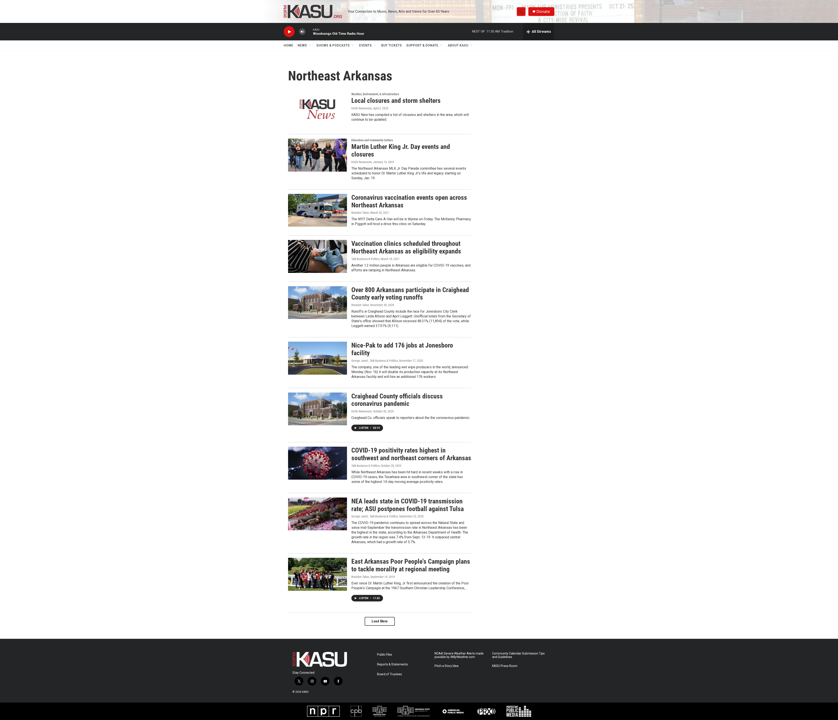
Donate (543, 11)
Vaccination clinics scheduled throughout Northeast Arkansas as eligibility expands (406, 247)
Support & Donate (422, 45)
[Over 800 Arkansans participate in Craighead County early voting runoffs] (317, 302)
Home (288, 45)
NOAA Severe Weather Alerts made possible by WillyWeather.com (459, 655)
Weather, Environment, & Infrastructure (375, 94)
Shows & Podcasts (333, 45)
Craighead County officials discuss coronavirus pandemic (397, 400)
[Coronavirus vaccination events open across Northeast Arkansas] (317, 210)
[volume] (302, 32)
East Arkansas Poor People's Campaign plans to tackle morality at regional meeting (410, 565)
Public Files (384, 654)
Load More (380, 621)
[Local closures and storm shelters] (317, 109)
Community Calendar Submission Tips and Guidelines (518, 655)
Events (365, 45)
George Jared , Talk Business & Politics (374, 360)
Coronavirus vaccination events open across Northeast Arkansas (409, 201)
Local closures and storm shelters (396, 100)
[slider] (309, 31)
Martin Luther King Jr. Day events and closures (400, 150)
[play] (289, 31)
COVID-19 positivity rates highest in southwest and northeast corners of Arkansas (411, 454)
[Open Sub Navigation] (310, 45)
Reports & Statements (392, 664)
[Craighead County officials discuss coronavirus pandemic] (317, 409)
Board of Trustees (389, 674)
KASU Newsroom (361, 108)
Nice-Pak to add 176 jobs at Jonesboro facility (402, 349)
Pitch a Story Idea (446, 666)
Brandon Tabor (360, 212)
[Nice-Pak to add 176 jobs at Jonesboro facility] (317, 358)
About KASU (458, 45)
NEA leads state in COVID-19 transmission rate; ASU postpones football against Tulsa (407, 505)
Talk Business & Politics (365, 259)
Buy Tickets (391, 45)
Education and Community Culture (372, 140)
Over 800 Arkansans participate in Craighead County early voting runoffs (410, 293)
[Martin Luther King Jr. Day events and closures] (317, 155)
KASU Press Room (504, 666)
